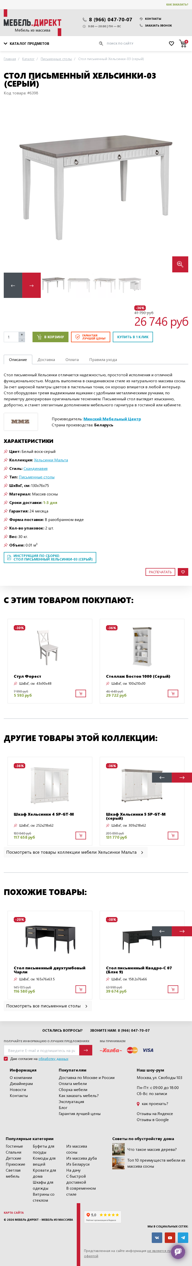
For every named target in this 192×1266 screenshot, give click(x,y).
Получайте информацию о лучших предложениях (46, 1041)
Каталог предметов (29, 43)
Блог (63, 1107)
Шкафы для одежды (43, 1185)
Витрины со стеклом (43, 1197)
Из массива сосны (76, 1149)
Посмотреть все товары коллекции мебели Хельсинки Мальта (72, 852)
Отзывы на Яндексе (155, 1113)
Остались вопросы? (62, 1030)
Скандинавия (36, 468)
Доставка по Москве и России (86, 1077)
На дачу (73, 1170)
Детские (13, 1158)
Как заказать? (177, 4)
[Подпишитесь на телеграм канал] (183, 1237)
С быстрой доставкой (76, 1179)
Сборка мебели (73, 1089)
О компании (21, 1077)
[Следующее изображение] (180, 188)
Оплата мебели (73, 1083)
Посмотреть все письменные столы (44, 1005)
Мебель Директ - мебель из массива (44, 1219)
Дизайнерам (21, 1083)
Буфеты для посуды (43, 1149)
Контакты (153, 19)
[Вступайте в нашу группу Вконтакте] (157, 1237)
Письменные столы (36, 476)
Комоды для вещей (44, 1161)
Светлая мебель (13, 1173)
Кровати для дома (44, 1173)
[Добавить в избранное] (183, 572)
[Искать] (101, 44)
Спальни (13, 1152)
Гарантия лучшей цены (79, 1113)
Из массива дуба (81, 1158)
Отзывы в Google (153, 1119)
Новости (18, 1089)
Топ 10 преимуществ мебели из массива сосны (156, 1163)
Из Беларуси (78, 1164)
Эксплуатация (71, 1101)
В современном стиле (81, 1191)
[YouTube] (170, 1237)
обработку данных (53, 1058)
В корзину (54, 336)
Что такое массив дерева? (152, 1149)
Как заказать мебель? (79, 1095)
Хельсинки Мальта (51, 459)
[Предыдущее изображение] (12, 188)
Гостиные (14, 1146)
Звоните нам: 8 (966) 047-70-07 (120, 1030)
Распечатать (160, 572)
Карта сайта (14, 1212)
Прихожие (15, 1164)
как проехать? (154, 1103)
